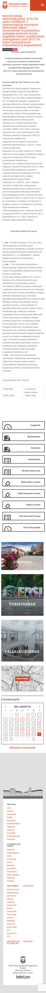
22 (33, 729)
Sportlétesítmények (13, 824)
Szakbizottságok (13, 893)
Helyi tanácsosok (13, 889)
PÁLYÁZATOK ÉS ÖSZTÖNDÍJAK (13, 942)
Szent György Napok (31, 527)
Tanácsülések (11, 911)
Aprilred (30, 973)
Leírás (9, 808)
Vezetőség (10, 850)
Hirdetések (35, 448)
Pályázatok (11, 878)
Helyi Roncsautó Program (29, 516)
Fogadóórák (35, 425)
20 (22, 729)
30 (39, 734)
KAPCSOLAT (28, 941)
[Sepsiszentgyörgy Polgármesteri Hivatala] (5, 8)
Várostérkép (22, 679)
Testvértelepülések (13, 836)
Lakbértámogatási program (28, 493)
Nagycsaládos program (30, 482)
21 (28, 729)
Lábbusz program (33, 505)
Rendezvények (34, 459)
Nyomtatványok (33, 437)
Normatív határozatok (31, 471)
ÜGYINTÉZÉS (28, 886)
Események (11, 839)
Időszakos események (22, 747)
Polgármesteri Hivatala (18, 6)
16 (39, 724)
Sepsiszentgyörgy (18, 4)
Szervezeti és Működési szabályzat (11, 899)
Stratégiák (10, 881)
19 (17, 729)
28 (28, 734)
